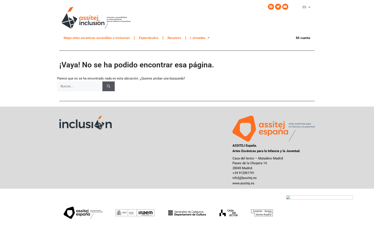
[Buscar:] (79, 86)
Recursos (174, 38)
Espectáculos (148, 38)
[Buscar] (108, 86)
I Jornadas (197, 38)
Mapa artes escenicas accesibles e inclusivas (97, 38)
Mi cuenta (303, 38)
